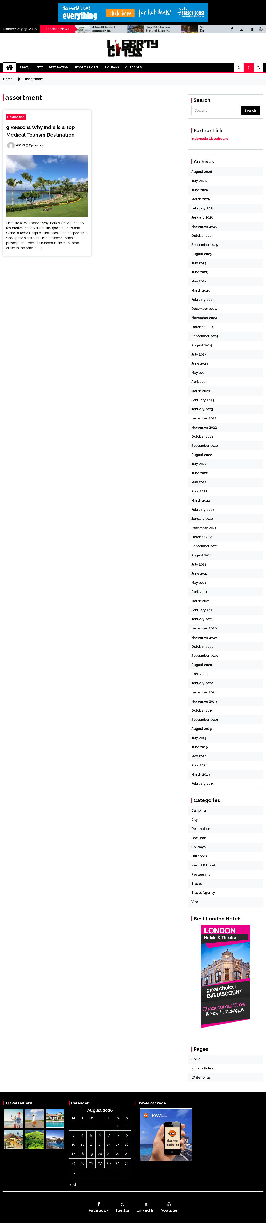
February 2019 (202, 784)
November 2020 (204, 637)
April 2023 (199, 382)
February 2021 (202, 610)
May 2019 (199, 756)
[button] (239, 67)
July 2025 (198, 263)
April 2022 (199, 491)
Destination (58, 67)
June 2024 (199, 363)
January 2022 (202, 519)
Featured (198, 838)
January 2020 (202, 683)
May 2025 (198, 281)
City (39, 67)
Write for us (201, 1077)
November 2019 (204, 701)
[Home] (9, 67)
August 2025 (201, 254)
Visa (194, 902)
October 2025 (202, 236)
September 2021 (204, 546)
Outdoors (133, 67)
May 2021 (198, 583)
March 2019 (200, 774)
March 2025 (200, 290)
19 (91, 1154)
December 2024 (204, 309)
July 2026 (199, 181)
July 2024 (199, 354)
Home (196, 1059)
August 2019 (201, 729)
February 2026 (202, 208)
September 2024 (204, 336)
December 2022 (204, 418)
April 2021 (199, 592)
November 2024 (204, 318)
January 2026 (202, 217)
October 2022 (202, 437)
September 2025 (204, 245)
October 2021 (202, 537)
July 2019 (199, 738)
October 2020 (202, 647)
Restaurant (200, 874)
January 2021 (202, 619)
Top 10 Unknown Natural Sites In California (136, 29)
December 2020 (204, 628)
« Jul (72, 1185)
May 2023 (199, 373)
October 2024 (202, 327)
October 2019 (202, 710)
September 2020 (204, 656)
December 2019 (204, 692)
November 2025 (204, 226)
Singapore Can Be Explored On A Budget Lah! (191, 29)
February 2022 (202, 510)
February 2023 (202, 400)
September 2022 (204, 446)
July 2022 (199, 464)
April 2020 (199, 674)
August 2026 (201, 172)
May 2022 (199, 482)
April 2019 (199, 765)
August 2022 (201, 455)
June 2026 (199, 190)
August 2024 (201, 345)
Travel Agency (203, 893)
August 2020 (201, 665)
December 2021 (203, 528)
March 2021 (200, 601)
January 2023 (202, 409)
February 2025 (202, 300)
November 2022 (204, 427)
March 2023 (200, 391)
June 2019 (199, 747)
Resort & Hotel (86, 67)
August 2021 (201, 555)
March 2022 (200, 500)
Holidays (112, 67)
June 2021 (199, 573)
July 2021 (198, 564)
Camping (198, 810)
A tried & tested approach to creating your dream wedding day (85, 29)
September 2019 (204, 720)
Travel (24, 67)
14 (109, 1144)
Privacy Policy (202, 1068)
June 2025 (199, 272)
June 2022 (199, 473)
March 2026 (200, 199)
